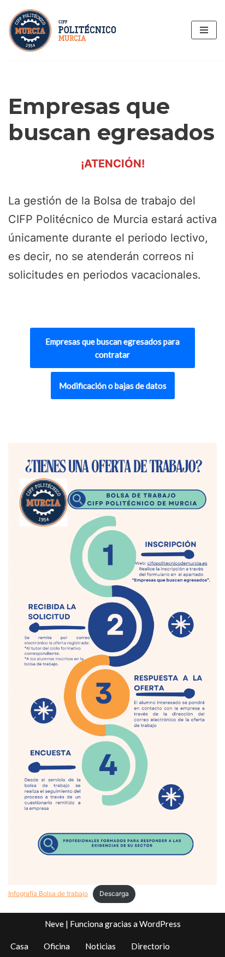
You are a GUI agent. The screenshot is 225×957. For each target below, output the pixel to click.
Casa (19, 946)
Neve (54, 924)
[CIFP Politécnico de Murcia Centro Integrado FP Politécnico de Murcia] (62, 30)
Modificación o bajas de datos (113, 385)
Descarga (114, 893)
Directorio (150, 946)
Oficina (57, 946)
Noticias (100, 946)
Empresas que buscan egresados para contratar (112, 347)
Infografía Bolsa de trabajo (48, 893)
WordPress (160, 924)
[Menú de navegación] (204, 30)
